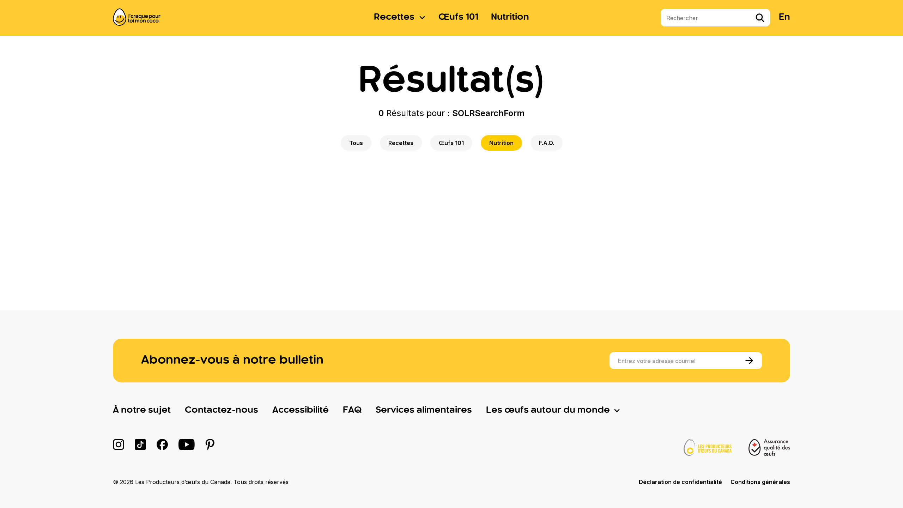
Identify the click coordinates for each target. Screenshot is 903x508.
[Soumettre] (750, 360)
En (784, 17)
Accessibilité (300, 410)
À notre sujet (142, 410)
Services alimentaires (424, 410)
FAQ (352, 410)
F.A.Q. (546, 142)
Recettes (394, 17)
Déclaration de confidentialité (680, 481)
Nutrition (510, 17)
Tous (356, 142)
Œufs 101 (458, 17)
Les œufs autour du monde (548, 410)
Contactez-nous (221, 410)
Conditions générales (760, 481)
